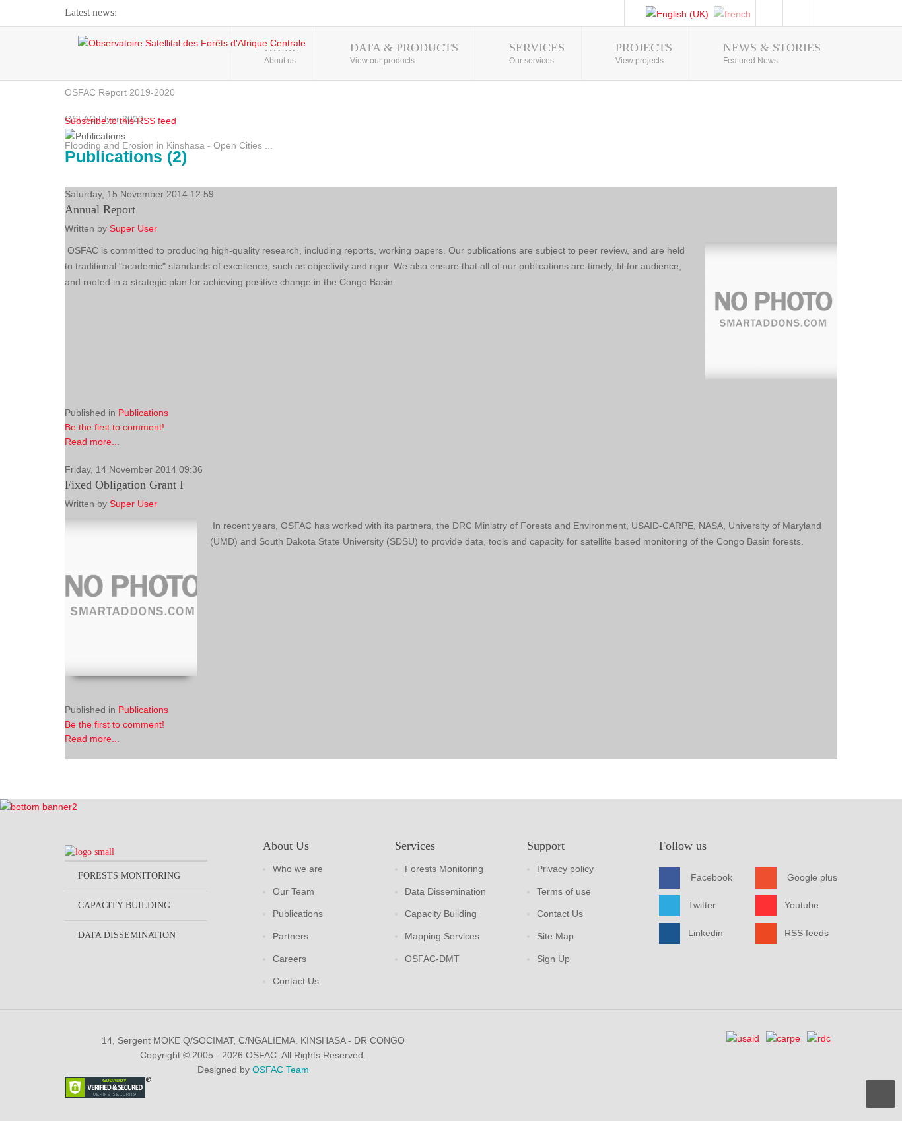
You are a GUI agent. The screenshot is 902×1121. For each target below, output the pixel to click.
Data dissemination (127, 935)
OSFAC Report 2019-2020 (120, 92)
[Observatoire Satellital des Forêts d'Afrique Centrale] (192, 42)
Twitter (702, 905)
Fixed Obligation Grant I (124, 484)
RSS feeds (806, 933)
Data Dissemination (445, 891)
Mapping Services (442, 936)
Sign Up (553, 958)
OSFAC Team (280, 1069)
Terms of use (564, 891)
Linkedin (705, 933)
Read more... (92, 441)
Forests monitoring (129, 876)
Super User (133, 228)
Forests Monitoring (444, 869)
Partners (290, 936)
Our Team (293, 891)
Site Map (555, 936)
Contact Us (296, 981)
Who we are (298, 869)
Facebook (711, 877)
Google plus (812, 877)
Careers (289, 958)
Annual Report (100, 209)
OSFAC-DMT (432, 958)
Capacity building (124, 905)
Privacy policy (565, 869)
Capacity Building (441, 913)
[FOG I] (131, 597)
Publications (143, 412)
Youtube (801, 905)
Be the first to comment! (114, 427)
